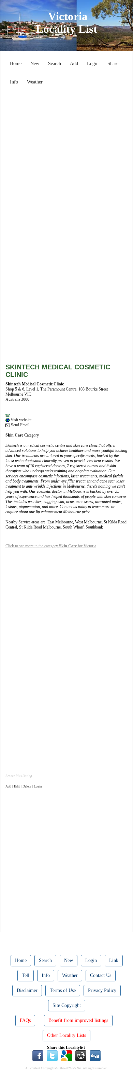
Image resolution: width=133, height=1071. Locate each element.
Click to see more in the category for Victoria (50, 546)
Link (113, 960)
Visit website (20, 419)
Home (15, 63)
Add (74, 63)
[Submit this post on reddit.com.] (81, 1055)
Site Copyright (67, 1005)
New (34, 63)
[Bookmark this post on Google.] (66, 1055)
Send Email (19, 425)
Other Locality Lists (66, 1035)
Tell (25, 975)
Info (14, 82)
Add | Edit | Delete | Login (23, 786)
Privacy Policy (102, 990)
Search (54, 63)
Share (112, 63)
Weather (35, 82)
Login (93, 63)
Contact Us (100, 975)
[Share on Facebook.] (38, 1055)
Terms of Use (63, 990)
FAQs (25, 1020)
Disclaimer (27, 990)
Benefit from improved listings (78, 1020)
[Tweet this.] (52, 1055)
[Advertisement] (66, 154)
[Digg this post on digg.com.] (95, 1055)
